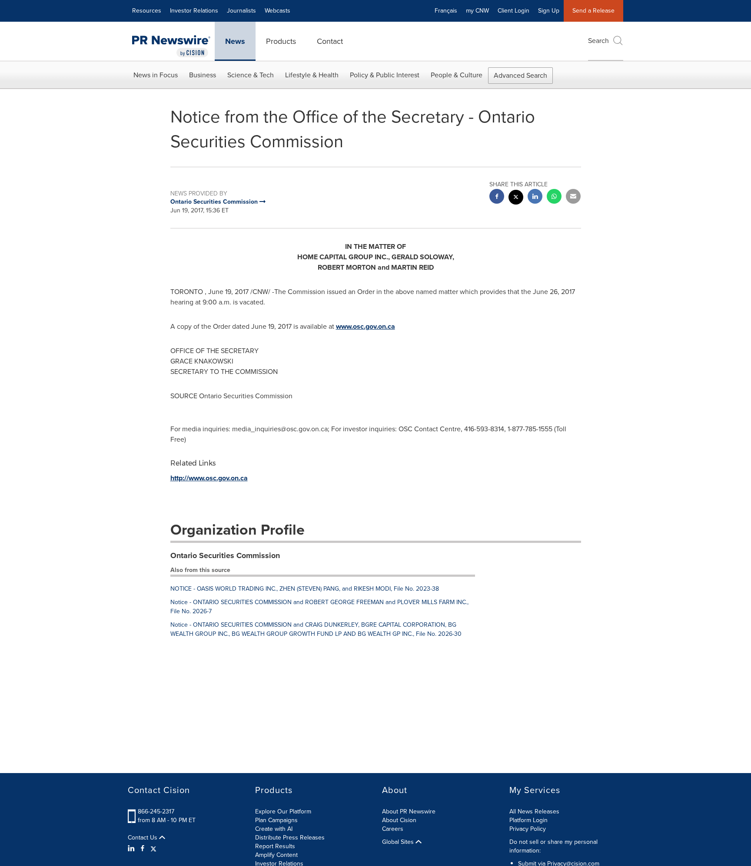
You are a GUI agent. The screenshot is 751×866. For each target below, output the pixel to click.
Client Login (513, 10)
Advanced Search (520, 75)
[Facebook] (142, 848)
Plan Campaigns (276, 820)
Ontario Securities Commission (225, 555)
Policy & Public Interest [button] (384, 75)
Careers (392, 828)
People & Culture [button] (456, 75)
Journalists (241, 10)
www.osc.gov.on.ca (365, 326)
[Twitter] (153, 848)
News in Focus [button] (155, 75)
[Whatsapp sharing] (554, 197)
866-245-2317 (156, 811)
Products (281, 41)
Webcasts (277, 10)
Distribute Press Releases (290, 837)
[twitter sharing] (515, 198)
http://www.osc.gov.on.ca (209, 478)
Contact (330, 41)
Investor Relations (194, 10)
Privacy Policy (527, 828)
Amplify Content (276, 854)
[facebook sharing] (496, 197)
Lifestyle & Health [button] (312, 75)
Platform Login (528, 820)
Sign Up (548, 10)
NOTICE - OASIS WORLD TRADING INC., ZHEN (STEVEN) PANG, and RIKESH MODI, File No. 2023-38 (304, 588)
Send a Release (593, 10)
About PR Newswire (408, 811)
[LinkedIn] (132, 848)
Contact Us (143, 837)
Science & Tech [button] (250, 75)
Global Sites (398, 842)
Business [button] (202, 75)
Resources (146, 10)
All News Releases (534, 811)
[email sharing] (573, 197)
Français (446, 10)
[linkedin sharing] (535, 197)
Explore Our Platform (283, 811)
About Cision (399, 820)
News (235, 41)
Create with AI (273, 828)
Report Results (275, 846)
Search (598, 41)
